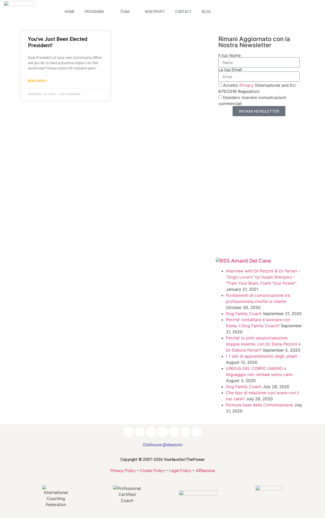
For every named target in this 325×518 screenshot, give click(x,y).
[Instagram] (275, 7)
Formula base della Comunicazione (259, 404)
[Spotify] (316, 7)
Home (70, 12)
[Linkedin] (285, 7)
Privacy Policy (123, 470)
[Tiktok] (290, 17)
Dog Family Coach (244, 313)
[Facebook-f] (265, 7)
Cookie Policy (152, 470)
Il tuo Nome (229, 55)
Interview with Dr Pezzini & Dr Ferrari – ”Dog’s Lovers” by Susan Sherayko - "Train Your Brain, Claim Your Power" (263, 277)
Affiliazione (205, 470)
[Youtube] (306, 7)
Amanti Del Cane (251, 261)
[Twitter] (295, 7)
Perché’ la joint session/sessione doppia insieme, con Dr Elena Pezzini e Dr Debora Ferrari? (263, 344)
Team (124, 12)
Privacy (246, 85)
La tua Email (230, 69)
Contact (183, 12)
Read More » (37, 81)
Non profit (155, 12)
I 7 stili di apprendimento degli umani (261, 356)
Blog (206, 12)
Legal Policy (180, 470)
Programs (94, 12)
